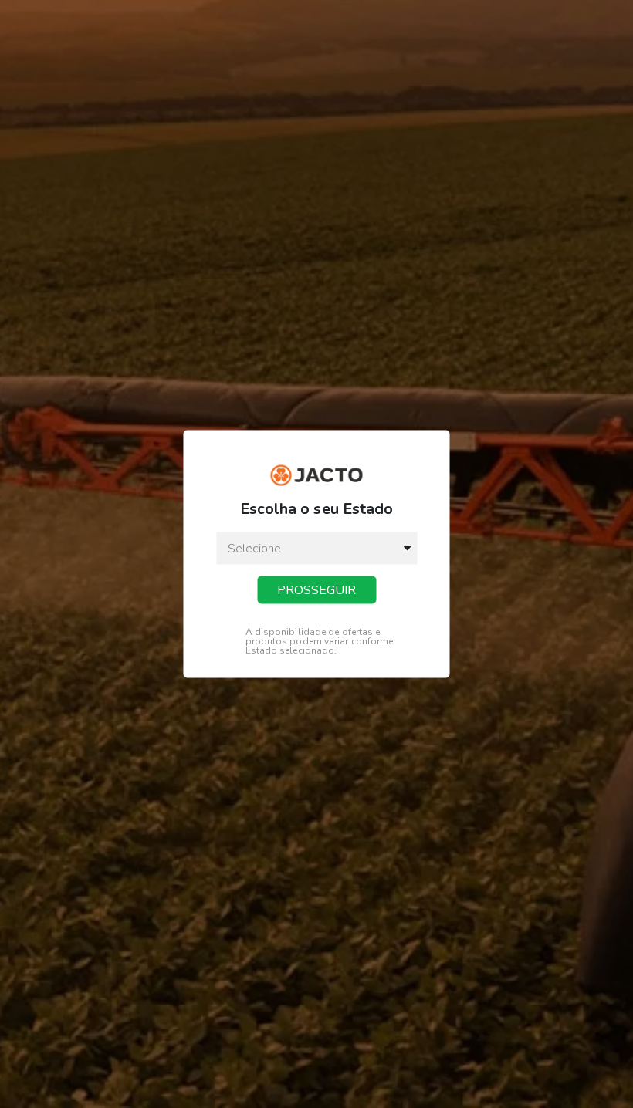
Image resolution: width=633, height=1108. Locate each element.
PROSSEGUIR (316, 589)
